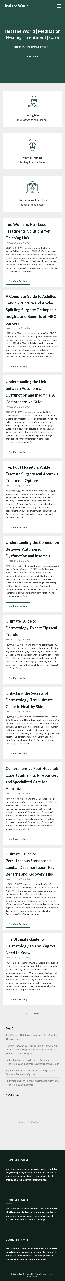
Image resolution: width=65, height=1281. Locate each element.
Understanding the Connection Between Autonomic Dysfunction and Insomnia (32, 549)
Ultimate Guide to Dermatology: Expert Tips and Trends (31, 628)
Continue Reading (18, 281)
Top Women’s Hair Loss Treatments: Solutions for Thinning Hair (28, 231)
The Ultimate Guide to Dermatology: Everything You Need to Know (31, 946)
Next (36, 1013)
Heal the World (16, 6)
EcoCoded (32, 1276)
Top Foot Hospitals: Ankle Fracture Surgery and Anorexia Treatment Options (32, 474)
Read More (32, 56)
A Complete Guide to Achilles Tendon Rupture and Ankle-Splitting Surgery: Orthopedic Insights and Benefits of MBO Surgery (31, 309)
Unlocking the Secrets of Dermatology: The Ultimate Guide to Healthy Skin (29, 700)
